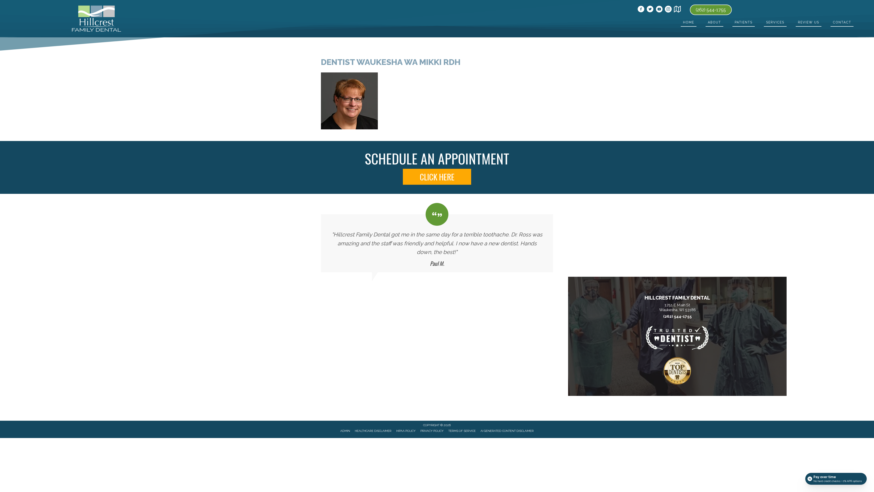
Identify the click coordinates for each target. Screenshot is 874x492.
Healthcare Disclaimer (373, 431)
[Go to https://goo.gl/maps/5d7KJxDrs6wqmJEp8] (677, 10)
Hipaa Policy (406, 431)
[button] (437, 177)
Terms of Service (462, 431)
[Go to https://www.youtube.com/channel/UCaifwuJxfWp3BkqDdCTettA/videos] (659, 10)
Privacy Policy (432, 431)
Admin (345, 431)
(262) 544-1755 (677, 316)
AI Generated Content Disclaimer (507, 431)
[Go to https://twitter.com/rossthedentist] (650, 10)
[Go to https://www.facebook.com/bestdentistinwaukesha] (641, 10)
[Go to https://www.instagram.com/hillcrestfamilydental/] (668, 10)
